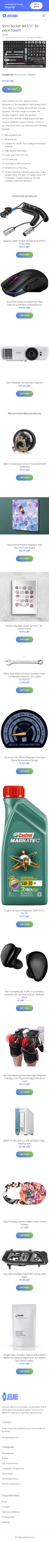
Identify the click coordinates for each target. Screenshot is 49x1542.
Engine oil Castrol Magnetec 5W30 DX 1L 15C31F (24, 912)
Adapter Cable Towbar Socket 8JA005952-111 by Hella (24, 242)
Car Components (10, 1463)
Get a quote (36, 5)
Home (5, 34)
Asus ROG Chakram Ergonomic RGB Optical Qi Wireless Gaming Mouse (24, 303)
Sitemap (6, 1522)
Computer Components (13, 1468)
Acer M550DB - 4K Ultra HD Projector (24, 382)
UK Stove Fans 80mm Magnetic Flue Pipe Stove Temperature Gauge (24, 759)
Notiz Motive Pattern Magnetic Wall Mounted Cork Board (24, 546)
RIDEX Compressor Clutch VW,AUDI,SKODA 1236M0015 (24, 465)
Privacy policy (8, 1517)
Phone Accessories (11, 1483)
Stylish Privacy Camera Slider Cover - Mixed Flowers (24, 1223)
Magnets (31, 74)
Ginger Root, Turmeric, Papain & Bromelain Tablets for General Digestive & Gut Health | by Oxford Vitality (24, 1357)
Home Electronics (10, 1478)
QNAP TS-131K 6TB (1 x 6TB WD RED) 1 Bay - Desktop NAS (24, 1142)
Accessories (20, 74)
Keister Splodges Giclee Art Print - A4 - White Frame (24, 627)
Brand (5, 1458)
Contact (6, 1506)
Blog (4, 1501)
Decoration (7, 1473)
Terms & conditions (11, 1512)
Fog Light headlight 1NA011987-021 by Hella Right (24, 1275)
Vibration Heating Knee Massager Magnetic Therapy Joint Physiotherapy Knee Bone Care (24, 1078)
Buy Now (12, 89)
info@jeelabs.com (10, 1437)
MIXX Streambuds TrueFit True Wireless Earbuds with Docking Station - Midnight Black (25, 994)
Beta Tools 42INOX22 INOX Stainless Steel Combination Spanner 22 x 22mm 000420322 (24, 676)
